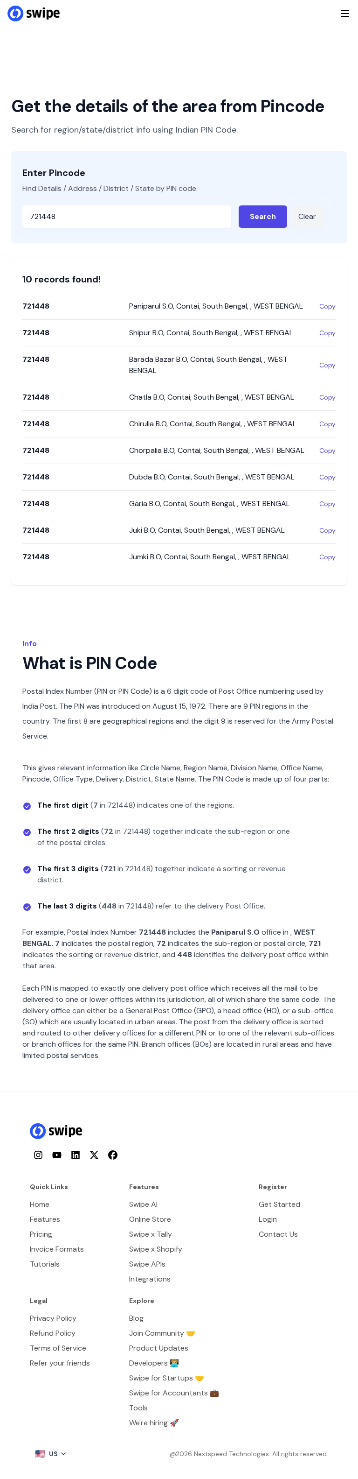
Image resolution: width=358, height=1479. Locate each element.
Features (45, 1219)
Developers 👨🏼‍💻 (154, 1363)
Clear (307, 216)
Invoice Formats (57, 1249)
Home (39, 1204)
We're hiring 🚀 (154, 1423)
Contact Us (278, 1234)
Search (263, 216)
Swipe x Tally (150, 1234)
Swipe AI (143, 1204)
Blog (136, 1318)
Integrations (150, 1279)
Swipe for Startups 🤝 (166, 1378)
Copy (327, 306)
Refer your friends (60, 1363)
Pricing (41, 1234)
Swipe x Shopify (155, 1249)
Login (268, 1219)
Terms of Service (58, 1348)
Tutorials (45, 1264)
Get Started (279, 1204)
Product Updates (158, 1348)
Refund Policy (53, 1333)
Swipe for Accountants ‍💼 (174, 1393)
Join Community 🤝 (162, 1333)
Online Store (150, 1219)
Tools (138, 1408)
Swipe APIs (147, 1264)
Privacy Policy (53, 1318)
